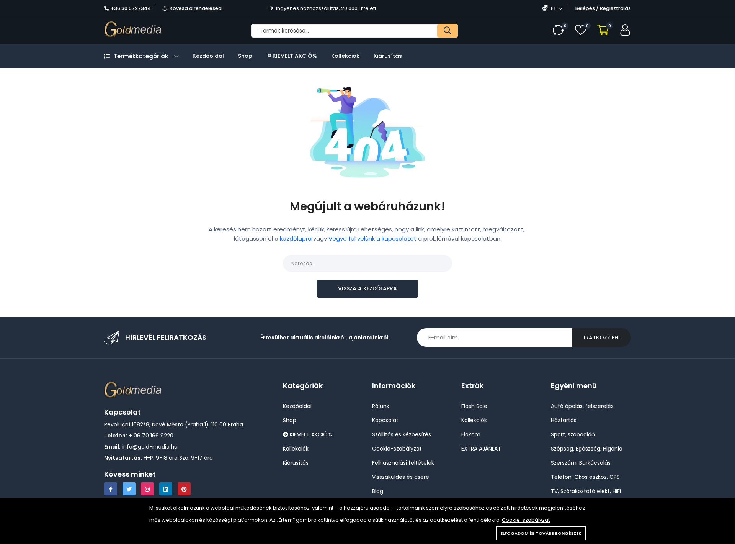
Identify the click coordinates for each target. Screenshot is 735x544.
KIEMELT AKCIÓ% (294, 56)
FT (553, 8)
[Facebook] (110, 488)
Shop (245, 56)
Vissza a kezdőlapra (367, 288)
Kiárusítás (388, 56)
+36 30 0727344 (131, 8)
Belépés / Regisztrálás (603, 8)
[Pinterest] (184, 488)
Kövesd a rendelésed (196, 8)
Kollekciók (345, 56)
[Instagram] (147, 488)
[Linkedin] (165, 488)
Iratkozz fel (601, 337)
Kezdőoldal (208, 56)
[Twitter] (129, 488)
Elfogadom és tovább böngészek (540, 533)
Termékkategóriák (141, 56)
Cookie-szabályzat (526, 520)
